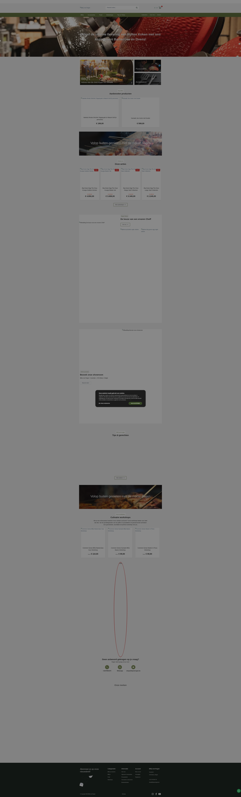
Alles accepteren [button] (135, 403)
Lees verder (128, 399)
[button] (104, 403)
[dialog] (120, 398)
